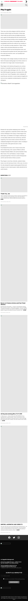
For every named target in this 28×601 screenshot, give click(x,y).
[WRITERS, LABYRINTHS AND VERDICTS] (14, 474)
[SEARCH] (26, 5)
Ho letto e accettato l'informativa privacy (15, 579)
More (2, 199)
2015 (9, 175)
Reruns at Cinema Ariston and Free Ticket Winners (13, 303)
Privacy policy (11, 567)
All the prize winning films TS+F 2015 (11, 414)
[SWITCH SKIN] (26, 1)
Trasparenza (4, 567)
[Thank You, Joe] (14, 184)
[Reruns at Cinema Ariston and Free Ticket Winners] (14, 253)
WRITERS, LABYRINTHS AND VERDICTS (12, 524)
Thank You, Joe (5, 194)
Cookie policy (18, 567)
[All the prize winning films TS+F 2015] (14, 363)
